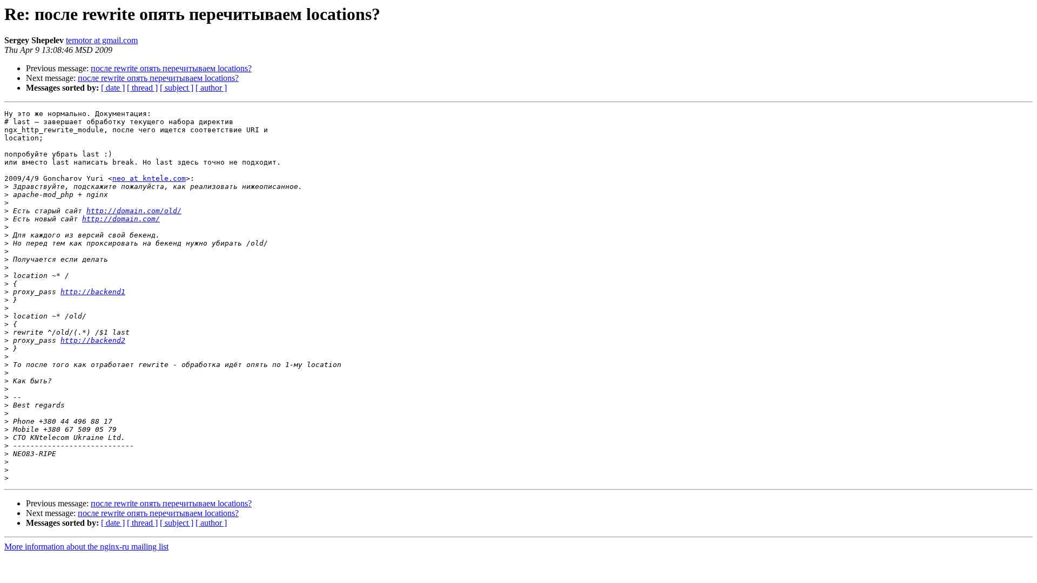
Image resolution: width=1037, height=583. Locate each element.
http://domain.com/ (121, 219)
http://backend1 (92, 292)
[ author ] (211, 87)
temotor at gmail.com (102, 40)
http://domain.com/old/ (133, 211)
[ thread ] (142, 87)
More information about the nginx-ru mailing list (86, 546)
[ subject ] (176, 87)
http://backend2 (92, 340)
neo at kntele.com (149, 178)
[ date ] (113, 87)
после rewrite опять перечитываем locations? (171, 68)
